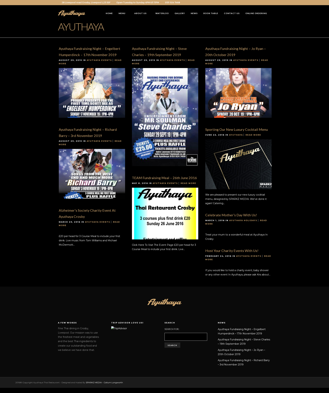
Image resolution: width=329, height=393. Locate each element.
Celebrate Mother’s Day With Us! (231, 215)
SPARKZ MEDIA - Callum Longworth (104, 382)
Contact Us (232, 13)
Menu (122, 13)
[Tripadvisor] (270, 2)
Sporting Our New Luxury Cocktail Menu (236, 129)
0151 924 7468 (172, 2)
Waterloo (162, 13)
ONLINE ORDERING (256, 13)
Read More (253, 135)
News (194, 13)
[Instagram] (266, 2)
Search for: (171, 329)
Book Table (210, 13)
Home (109, 13)
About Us (140, 13)
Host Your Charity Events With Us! (231, 251)
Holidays (250, 220)
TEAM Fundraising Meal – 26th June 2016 (164, 178)
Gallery (180, 13)
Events (106, 60)
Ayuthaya (93, 60)
